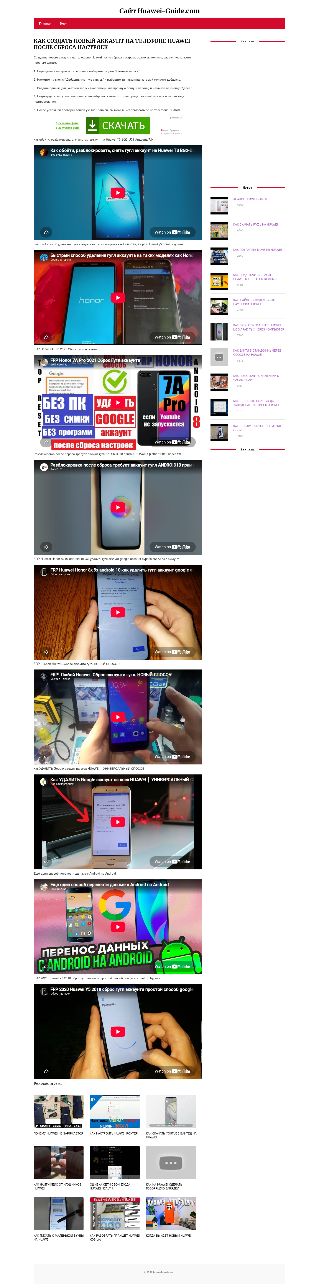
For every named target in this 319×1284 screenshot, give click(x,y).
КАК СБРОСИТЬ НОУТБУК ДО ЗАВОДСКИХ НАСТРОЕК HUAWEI (256, 403)
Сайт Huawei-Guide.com (159, 11)
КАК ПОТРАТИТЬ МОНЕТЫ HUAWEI (257, 249)
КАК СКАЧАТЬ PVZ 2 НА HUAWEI (255, 224)
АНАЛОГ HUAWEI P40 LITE (251, 199)
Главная (45, 23)
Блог (63, 23)
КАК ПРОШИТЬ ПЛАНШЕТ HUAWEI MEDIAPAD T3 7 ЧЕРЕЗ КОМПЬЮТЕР (258, 327)
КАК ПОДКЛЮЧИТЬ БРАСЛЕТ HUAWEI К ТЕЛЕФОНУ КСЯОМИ (254, 277)
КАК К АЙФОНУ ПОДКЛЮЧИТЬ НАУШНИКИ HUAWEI (254, 302)
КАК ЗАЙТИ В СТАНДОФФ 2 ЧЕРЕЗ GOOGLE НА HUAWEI (257, 352)
